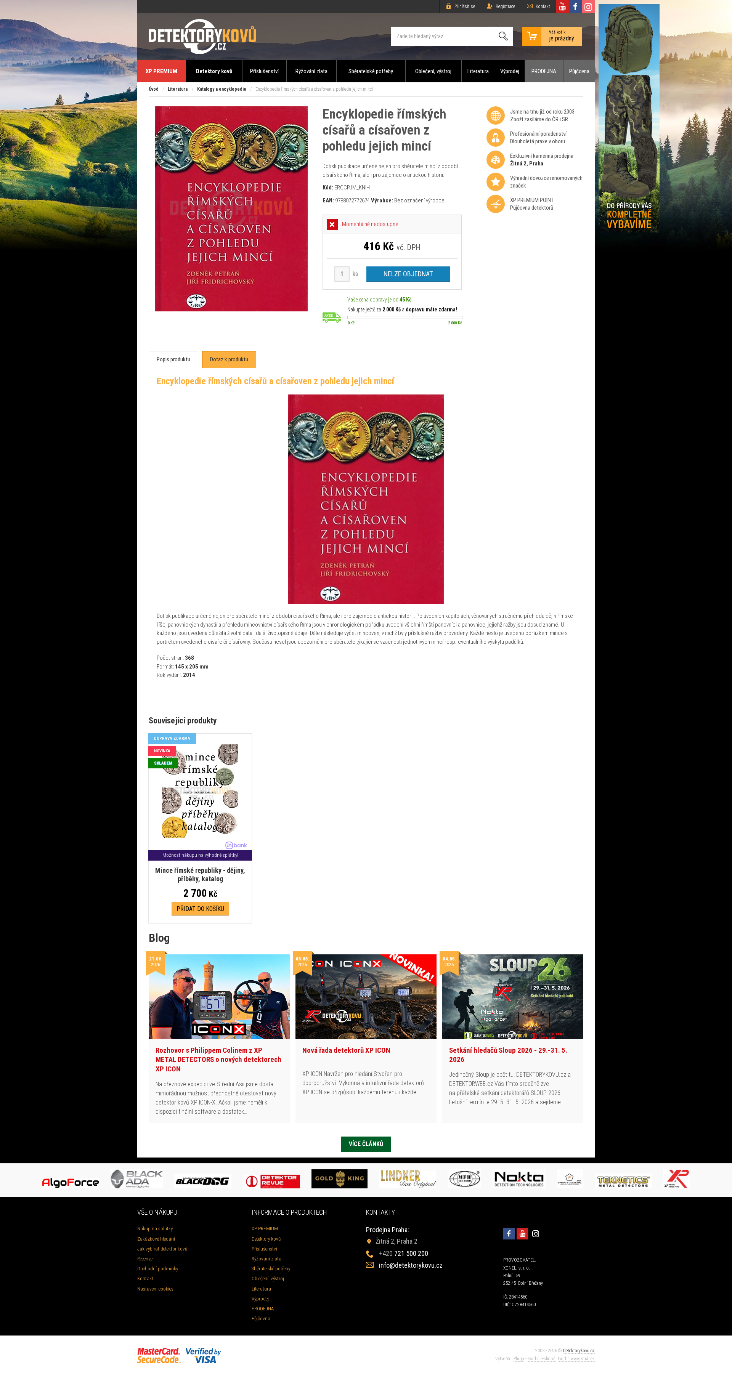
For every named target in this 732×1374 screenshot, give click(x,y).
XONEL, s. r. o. (516, 1268)
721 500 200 (403, 1253)
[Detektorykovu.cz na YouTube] (562, 6)
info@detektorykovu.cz (411, 1265)
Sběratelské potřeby (370, 71)
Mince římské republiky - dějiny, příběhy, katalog (200, 874)
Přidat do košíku (200, 908)
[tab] (173, 359)
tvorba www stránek (576, 1358)
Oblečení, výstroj (433, 71)
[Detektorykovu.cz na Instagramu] (588, 6)
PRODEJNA (543, 71)
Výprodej (509, 71)
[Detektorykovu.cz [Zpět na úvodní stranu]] (202, 36)
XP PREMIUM (161, 71)
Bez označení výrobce (419, 200)
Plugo (519, 1358)
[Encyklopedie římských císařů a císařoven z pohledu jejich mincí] (231, 309)
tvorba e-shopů (541, 1358)
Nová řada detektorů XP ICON (346, 1050)
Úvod (154, 89)
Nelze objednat (408, 274)
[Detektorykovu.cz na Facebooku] (575, 6)
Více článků (366, 1144)
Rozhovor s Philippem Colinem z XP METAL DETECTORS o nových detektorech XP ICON (218, 1059)
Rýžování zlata (311, 71)
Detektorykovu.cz (579, 1350)
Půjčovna (579, 71)
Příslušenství (264, 71)
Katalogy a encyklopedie (221, 89)
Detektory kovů (214, 71)
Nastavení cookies (155, 1289)
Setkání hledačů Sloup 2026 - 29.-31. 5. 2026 (508, 1055)
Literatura (478, 71)
